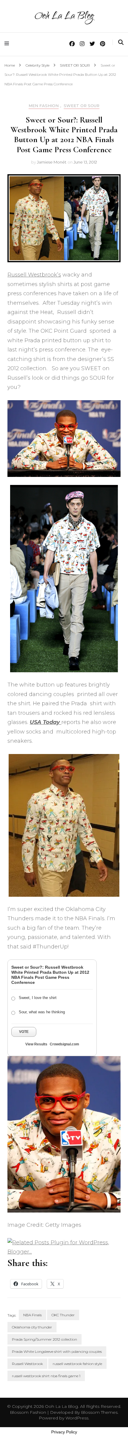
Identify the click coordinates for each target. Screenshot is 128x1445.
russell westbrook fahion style (77, 1363)
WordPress (76, 1418)
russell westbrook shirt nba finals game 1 (46, 1376)
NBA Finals (32, 1315)
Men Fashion (44, 105)
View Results (36, 1044)
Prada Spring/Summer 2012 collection (44, 1339)
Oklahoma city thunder (32, 1327)
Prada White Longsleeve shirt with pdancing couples (57, 1351)
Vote (24, 1032)
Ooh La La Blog (64, 16)
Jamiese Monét (51, 162)
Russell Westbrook (27, 1363)
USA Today (45, 722)
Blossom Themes (99, 1412)
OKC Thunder (63, 1315)
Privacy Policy (64, 1432)
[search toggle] (121, 42)
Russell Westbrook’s (34, 274)
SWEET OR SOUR (81, 105)
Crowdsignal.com (64, 1044)
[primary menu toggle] (8, 44)
